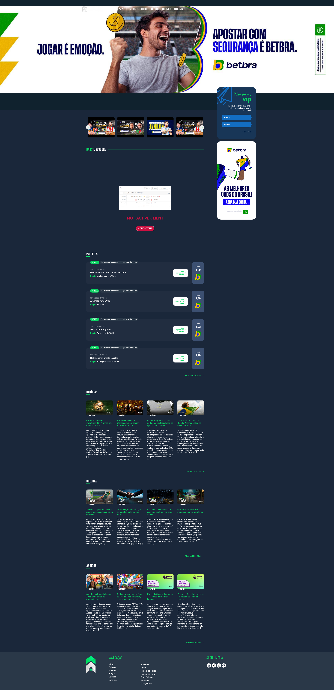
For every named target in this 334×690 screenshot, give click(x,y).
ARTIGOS (144, 9)
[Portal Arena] (92, 9)
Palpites (112, 667)
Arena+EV (145, 664)
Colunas (112, 677)
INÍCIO (113, 9)
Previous (88, 127)
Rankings (145, 680)
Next (202, 127)
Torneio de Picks (148, 671)
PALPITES (123, 9)
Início (111, 664)
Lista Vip (113, 680)
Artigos (112, 673)
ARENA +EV (178, 9)
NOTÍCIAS (134, 9)
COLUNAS (155, 9)
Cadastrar (247, 131)
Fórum (143, 668)
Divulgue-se (146, 683)
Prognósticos (147, 677)
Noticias (112, 670)
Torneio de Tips (148, 674)
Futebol (95, 262)
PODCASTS (166, 9)
